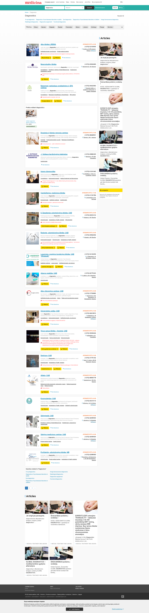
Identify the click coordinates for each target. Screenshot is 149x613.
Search (89, 8)
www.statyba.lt (35, 596)
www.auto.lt (42, 596)
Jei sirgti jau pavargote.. (35, 516)
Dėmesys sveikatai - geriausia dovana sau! (52, 202)
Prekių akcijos (45, 388)
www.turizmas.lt (50, 596)
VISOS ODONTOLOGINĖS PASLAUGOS (51, 222)
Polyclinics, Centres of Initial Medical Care (59, 69)
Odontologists (44, 220)
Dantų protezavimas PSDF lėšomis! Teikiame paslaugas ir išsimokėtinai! (60, 365)
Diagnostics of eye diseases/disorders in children (86, 19)
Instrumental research (54, 178)
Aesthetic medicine (54, 200)
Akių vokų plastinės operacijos (50, 300)
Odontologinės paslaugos (48, 226)
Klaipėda (51, 27)
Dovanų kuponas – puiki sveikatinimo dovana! (53, 144)
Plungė (102, 27)
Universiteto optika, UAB (50, 311)
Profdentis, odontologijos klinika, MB (55, 452)
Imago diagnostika (48, 171)
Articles (73, 2)
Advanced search (100, 7)
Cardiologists (44, 161)
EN (121, 2)
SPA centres (73, 94)
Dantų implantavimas (47, 247)
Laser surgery (54, 263)
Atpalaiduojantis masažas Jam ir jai (51, 97)
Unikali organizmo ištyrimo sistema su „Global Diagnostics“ (31, 122)
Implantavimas (46, 369)
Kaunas (43, 27)
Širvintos (110, 27)
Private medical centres (63, 51)
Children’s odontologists (71, 405)
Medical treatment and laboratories (69, 178)
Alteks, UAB (45, 375)
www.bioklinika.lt (30, 126)
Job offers (87, 2)
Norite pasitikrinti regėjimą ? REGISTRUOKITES (53, 320)
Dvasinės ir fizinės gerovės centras (54, 133)
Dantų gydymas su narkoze (49, 349)
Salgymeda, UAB (47, 416)
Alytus (78, 27)
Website (57, 57)
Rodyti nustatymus (117, 609)
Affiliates (93, 50)
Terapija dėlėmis (46, 101)
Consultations (44, 69)
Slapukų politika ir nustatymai (64, 594)
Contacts (42, 594)
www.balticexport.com (61, 596)
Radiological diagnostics (31, 22)
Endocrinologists (65, 338)
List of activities (60, 2)
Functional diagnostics (60, 22)
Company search (49, 2)
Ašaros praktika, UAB (49, 273)
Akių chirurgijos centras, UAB (52, 291)
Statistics (74, 594)
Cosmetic (43, 139)
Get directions (66, 57)
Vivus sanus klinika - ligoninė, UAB (54, 331)
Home (26, 588)
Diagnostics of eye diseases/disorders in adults (49, 19)
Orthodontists (68, 220)
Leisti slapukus (75, 609)
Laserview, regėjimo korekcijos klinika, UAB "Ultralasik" (57, 255)
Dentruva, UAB (46, 355)
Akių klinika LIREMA (48, 44)
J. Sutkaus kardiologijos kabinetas (54, 154)
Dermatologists (44, 200)
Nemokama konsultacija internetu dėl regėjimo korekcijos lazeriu (58, 54)
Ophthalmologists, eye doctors (48, 51)
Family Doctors (57, 441)
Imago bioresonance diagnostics (109, 19)
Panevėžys (69, 27)
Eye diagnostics (67, 19)
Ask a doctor (79, 2)
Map (121, 7)
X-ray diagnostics (30, 19)
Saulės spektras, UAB (34, 594)
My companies (97, 2)
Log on (80, 594)
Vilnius (36, 27)
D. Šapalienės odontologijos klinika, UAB (56, 213)
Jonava (85, 27)
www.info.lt (27, 596)
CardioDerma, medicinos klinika (53, 193)
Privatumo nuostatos (51, 594)
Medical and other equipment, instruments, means (53, 384)
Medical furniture (49, 385)
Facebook (46, 463)
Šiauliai (60, 27)
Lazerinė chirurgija (47, 266)
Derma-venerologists (54, 338)
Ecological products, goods (53, 139)
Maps (67, 2)
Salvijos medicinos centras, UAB (53, 434)
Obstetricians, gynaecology (69, 422)
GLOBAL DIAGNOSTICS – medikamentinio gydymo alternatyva (36, 564)
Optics (58, 298)
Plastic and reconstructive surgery (70, 298)
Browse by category (29, 590)
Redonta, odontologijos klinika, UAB (54, 233)
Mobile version (79, 588)
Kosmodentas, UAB (48, 398)
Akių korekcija (45, 57)
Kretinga (93, 27)
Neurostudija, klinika (48, 64)
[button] (122, 27)
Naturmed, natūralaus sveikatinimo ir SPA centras (57, 87)
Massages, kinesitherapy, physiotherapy (59, 94)
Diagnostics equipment (46, 22)
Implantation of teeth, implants (56, 220)
